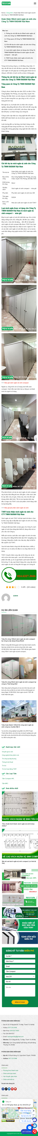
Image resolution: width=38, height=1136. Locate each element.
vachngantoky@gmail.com (15, 1036)
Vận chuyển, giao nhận (10, 1076)
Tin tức (4, 765)
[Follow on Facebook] (3, 1088)
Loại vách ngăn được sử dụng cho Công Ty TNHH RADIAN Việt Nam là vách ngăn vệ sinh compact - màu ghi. (19, 52)
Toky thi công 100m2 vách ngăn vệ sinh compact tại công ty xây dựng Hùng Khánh (18, 640)
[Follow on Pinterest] (12, 1088)
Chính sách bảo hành (9, 1073)
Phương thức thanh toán (10, 1070)
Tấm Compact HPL (8, 778)
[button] (35, 3)
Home (3, 13)
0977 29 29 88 (12, 1027)
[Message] (34, 1119)
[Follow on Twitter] (9, 1088)
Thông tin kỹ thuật (7, 762)
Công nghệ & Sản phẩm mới (10, 755)
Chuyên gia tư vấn (7, 752)
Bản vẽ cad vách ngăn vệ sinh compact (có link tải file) (19, 862)
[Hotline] (34, 1131)
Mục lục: (5, 30)
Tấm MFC (5, 783)
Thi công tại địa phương (9, 758)
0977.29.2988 (13, 1058)
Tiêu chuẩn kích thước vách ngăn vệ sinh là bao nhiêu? (18, 825)
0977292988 (26, 1132)
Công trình (9, 13)
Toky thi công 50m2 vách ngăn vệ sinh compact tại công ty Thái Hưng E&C (18, 683)
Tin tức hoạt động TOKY (9, 769)
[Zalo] (34, 1125)
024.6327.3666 (14, 1030)
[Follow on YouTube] (15, 1088)
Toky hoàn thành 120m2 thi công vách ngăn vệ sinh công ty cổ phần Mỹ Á (17, 726)
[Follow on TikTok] (6, 1088)
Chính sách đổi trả (8, 1079)
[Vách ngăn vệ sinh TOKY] (9, 3)
